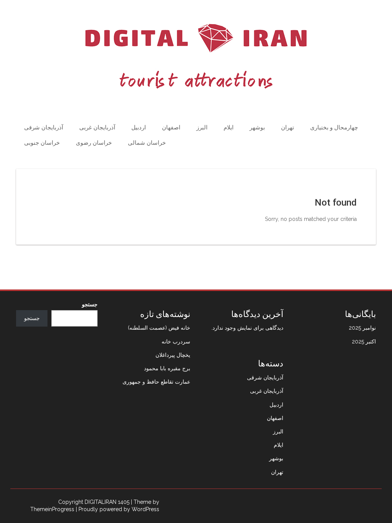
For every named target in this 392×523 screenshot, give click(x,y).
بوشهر (257, 127)
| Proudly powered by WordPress (117, 509)
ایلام (229, 127)
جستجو (90, 304)
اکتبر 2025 (364, 341)
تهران (287, 127)
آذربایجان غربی (97, 127)
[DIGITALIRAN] (196, 56)
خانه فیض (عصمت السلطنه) (159, 328)
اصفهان (171, 127)
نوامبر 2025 (362, 328)
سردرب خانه (176, 341)
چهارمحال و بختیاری (334, 127)
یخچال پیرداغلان (172, 355)
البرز (201, 127)
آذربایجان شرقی (43, 127)
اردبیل (138, 127)
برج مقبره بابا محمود (167, 368)
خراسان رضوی (94, 142)
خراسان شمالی (147, 142)
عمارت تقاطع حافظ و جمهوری (156, 382)
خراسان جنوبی (42, 142)
